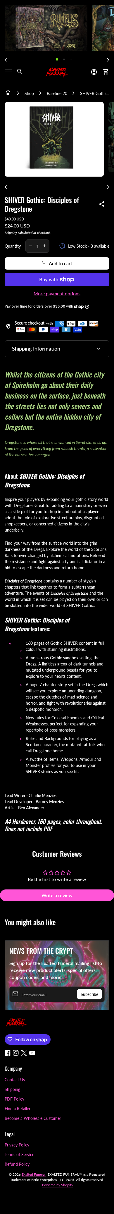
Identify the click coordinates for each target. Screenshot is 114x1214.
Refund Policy (17, 1164)
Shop (29, 93)
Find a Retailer (17, 1108)
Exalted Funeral (34, 1174)
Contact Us (15, 1079)
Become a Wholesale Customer (33, 1118)
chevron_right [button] (108, 59)
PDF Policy (14, 1098)
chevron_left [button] (5, 59)
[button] (57, 59)
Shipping (11, 232)
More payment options (57, 293)
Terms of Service (19, 1154)
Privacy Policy (17, 1144)
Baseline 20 (57, 93)
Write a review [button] (57, 895)
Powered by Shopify (57, 1185)
